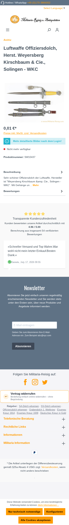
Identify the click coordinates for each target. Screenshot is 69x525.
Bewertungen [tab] (12, 191)
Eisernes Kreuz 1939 (27, 413)
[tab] (34, 178)
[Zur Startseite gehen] (34, 19)
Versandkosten (49, 467)
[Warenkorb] (63, 28)
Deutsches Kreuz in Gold (53, 413)
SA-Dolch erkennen (29, 406)
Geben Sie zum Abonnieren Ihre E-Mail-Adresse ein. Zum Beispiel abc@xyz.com (31, 334)
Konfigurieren (54, 511)
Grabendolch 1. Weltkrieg (42, 409)
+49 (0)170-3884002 (38, 2)
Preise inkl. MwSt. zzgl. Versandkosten (25, 133)
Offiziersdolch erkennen (15, 409)
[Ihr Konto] (57, 30)
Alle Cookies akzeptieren (36, 520)
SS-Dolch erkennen (51, 406)
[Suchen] (49, 30)
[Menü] (8, 30)
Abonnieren (23, 346)
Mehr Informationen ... (48, 505)
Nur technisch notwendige (24, 511)
